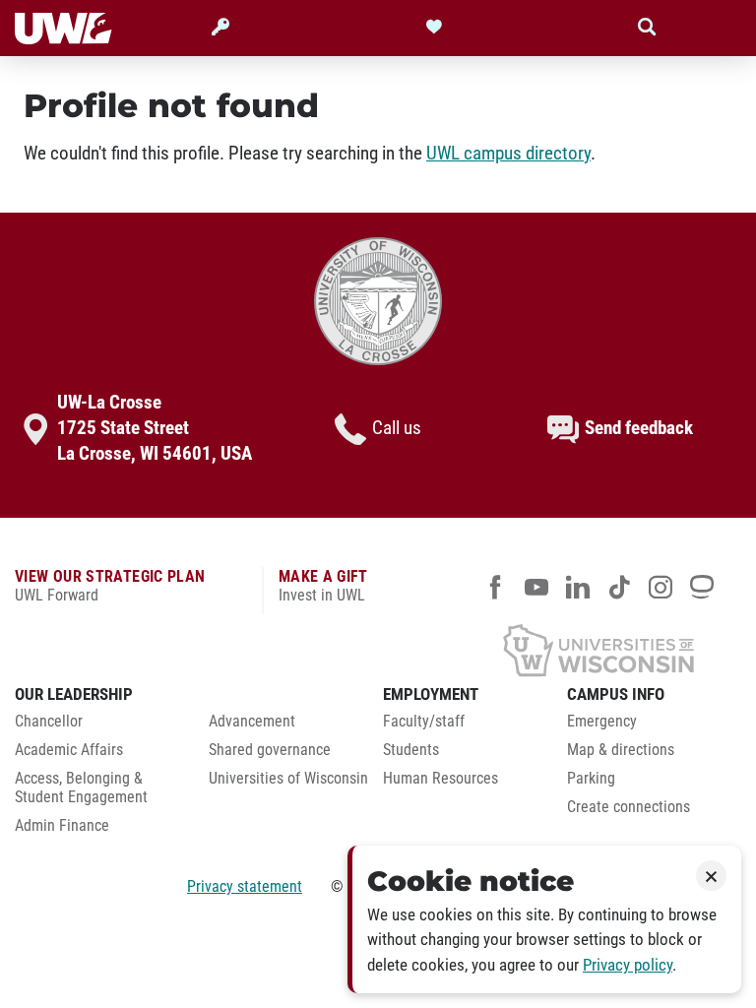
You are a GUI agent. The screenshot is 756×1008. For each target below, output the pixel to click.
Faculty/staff (424, 721)
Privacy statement (244, 886)
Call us (396, 428)
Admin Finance (62, 826)
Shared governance (270, 750)
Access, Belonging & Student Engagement (81, 788)
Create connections (628, 807)
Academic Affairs (69, 750)
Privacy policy (627, 965)
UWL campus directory (508, 153)
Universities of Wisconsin (288, 779)
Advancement (252, 721)
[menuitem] (97, 727)
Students (411, 750)
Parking (591, 779)
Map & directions (620, 750)
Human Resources (440, 779)
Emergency (602, 721)
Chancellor (49, 721)
